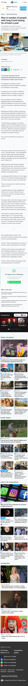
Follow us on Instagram (10, 665)
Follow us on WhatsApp (10, 662)
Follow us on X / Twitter (10, 656)
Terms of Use (11, 669)
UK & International (12, 14)
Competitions (18, 650)
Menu (5, 2)
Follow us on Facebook (10, 659)
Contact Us (3, 671)
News (3, 14)
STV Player (4, 650)
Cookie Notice (11, 671)
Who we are (4, 669)
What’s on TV (5, 652)
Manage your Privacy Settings (9, 676)
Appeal (16, 652)
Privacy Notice (19, 669)
